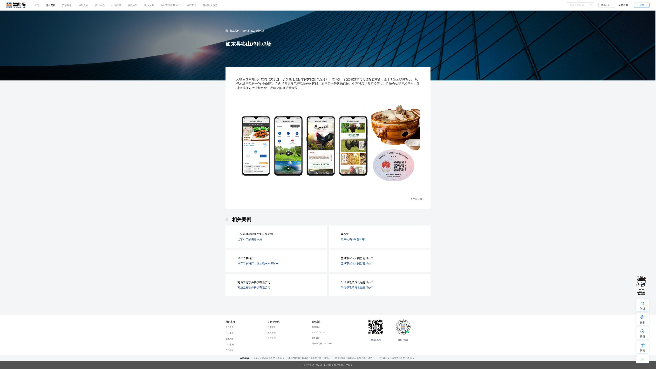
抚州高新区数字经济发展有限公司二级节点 (309, 358)
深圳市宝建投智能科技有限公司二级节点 (354, 358)
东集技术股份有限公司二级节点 (268, 358)
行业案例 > (236, 30)
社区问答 (116, 5)
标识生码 (132, 5)
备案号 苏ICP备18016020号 (340, 365)
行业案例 (50, 5)
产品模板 (67, 5)
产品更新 (230, 332)
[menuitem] (36, 5)
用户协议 (272, 338)
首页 (36, 5)
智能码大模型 (210, 5)
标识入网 (83, 5)
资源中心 (100, 5)
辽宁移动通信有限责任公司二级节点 (396, 358)
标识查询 (191, 5)
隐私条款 (272, 332)
